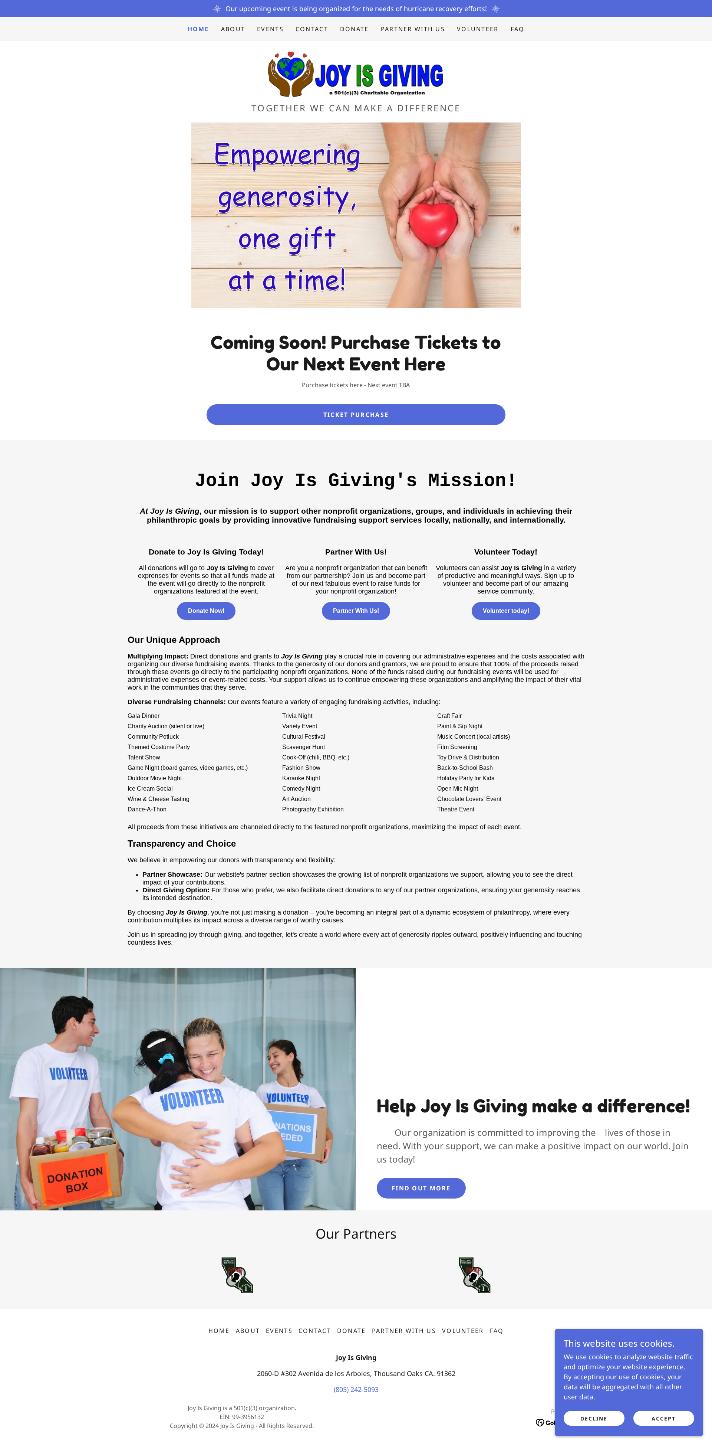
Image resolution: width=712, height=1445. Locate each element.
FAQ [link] (518, 29)
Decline (593, 1418)
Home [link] (198, 29)
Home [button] (219, 1331)
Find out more (421, 1188)
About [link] (233, 29)
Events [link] (270, 29)
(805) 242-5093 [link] (356, 1389)
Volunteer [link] (478, 29)
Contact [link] (312, 29)
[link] (356, 73)
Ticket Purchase (356, 415)
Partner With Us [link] (413, 29)
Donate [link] (354, 29)
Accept (664, 1418)
